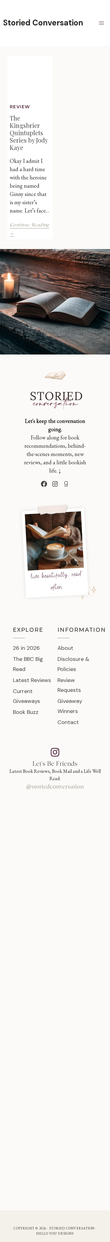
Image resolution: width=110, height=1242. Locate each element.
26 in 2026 (26, 648)
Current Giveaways (26, 696)
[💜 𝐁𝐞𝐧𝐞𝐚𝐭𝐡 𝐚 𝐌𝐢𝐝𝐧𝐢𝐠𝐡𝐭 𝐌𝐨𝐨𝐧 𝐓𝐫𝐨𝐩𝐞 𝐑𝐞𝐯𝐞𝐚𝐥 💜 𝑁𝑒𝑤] (55, 1034)
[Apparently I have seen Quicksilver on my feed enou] (55, 835)
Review (20, 106)
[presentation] (30, 78)
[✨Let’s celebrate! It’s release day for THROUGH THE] (55, 967)
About (65, 648)
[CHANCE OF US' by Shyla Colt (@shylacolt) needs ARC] (55, 901)
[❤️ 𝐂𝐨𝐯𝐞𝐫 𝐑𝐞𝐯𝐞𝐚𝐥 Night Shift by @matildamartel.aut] (55, 1166)
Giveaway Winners (69, 706)
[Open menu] (101, 23)
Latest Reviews (32, 680)
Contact (68, 722)
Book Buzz (25, 712)
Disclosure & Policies (73, 664)
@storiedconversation (55, 787)
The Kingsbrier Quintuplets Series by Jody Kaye (29, 132)
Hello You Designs (55, 1233)
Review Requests (69, 685)
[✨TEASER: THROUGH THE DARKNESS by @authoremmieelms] (55, 1100)
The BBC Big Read (28, 664)
